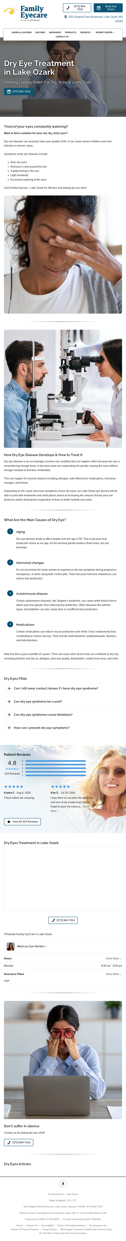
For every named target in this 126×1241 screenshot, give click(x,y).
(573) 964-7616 (94, 1206)
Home (19, 1225)
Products (70, 32)
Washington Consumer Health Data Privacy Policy (86, 1229)
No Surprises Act (98, 1225)
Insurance (55, 32)
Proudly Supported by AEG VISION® (82, 1219)
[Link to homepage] (32, 13)
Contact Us (62, 37)
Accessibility (47, 1225)
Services (85, 32)
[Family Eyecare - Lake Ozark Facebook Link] (62, 1183)
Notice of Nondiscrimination (71, 1225)
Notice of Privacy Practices (25, 1229)
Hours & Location (22, 32)
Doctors (40, 32)
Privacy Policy (49, 1229)
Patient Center (104, 32)
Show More (112, 958)
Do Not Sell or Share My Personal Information (63, 1233)
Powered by (42, 1219)
